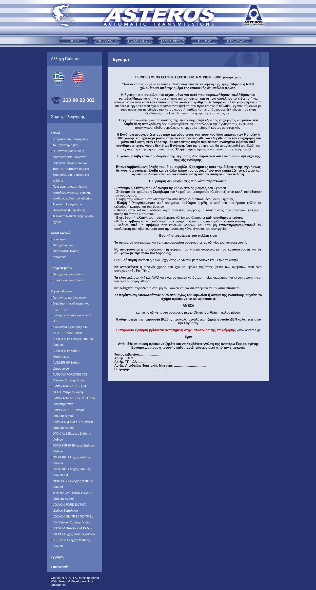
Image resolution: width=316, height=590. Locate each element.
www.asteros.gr (248, 330)
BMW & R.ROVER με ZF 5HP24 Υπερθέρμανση (73, 401)
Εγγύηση (57, 557)
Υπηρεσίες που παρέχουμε (69, 139)
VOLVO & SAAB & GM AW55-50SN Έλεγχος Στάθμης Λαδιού (73, 531)
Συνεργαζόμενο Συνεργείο (68, 157)
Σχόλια (56, 222)
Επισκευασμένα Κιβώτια (67, 280)
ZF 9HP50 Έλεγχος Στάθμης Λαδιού (70, 543)
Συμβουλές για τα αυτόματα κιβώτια (70, 177)
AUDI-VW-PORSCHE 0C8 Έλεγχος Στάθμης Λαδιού (69, 377)
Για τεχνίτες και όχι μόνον (68, 297)
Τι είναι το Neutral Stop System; (72, 216)
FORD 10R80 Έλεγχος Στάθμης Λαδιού (73, 448)
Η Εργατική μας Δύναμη (67, 151)
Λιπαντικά (58, 257)
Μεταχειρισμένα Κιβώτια (67, 274)
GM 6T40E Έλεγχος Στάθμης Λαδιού (71, 460)
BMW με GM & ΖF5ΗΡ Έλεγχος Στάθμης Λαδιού (72, 424)
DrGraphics (58, 585)
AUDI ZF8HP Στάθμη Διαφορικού (65, 365)
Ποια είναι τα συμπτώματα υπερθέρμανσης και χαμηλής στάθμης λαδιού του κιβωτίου (71, 192)
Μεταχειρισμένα (62, 245)
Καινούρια (58, 239)
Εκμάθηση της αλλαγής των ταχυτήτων (70, 306)
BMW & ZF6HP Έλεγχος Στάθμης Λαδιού (67, 413)
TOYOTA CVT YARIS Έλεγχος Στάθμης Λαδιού (71, 496)
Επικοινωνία (59, 567)
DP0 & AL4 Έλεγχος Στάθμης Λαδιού (71, 436)
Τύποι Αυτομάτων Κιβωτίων (70, 169)
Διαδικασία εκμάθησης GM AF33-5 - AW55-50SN (69, 330)
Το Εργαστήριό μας (64, 145)
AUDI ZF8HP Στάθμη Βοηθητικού (65, 353)
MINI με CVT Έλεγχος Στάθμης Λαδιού (72, 484)
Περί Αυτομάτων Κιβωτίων (69, 163)
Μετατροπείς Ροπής (65, 251)
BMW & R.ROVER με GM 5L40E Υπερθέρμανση (68, 389)
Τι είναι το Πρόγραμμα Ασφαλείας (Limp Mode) (68, 207)
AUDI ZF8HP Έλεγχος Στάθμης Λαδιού (72, 342)
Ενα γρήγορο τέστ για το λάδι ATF (71, 318)
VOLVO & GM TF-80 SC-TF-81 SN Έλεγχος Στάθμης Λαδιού (72, 519)
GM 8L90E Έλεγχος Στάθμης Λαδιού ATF (71, 472)
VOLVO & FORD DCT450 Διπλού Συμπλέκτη (68, 507)
